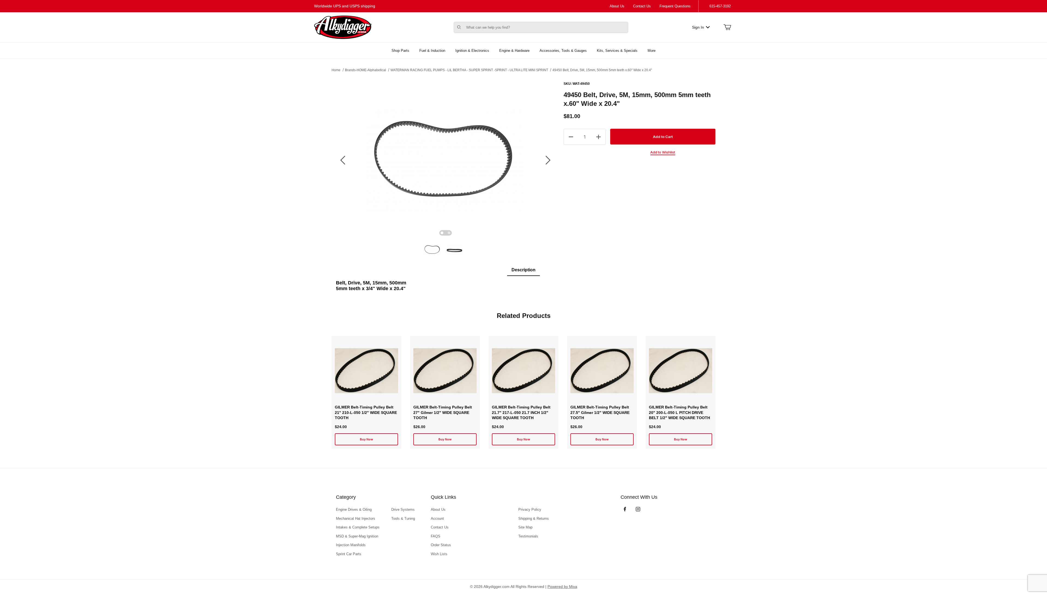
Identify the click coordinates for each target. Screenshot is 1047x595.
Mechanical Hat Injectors (355, 518)
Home (336, 70)
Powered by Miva (562, 586)
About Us (617, 6)
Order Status (441, 545)
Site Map (525, 527)
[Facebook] (625, 509)
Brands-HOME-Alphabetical (365, 70)
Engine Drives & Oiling (354, 509)
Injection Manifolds (351, 545)
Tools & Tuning (403, 518)
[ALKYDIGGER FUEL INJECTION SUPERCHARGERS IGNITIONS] (342, 27)
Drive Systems (403, 509)
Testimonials (528, 536)
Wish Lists (439, 554)
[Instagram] (638, 509)
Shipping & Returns (533, 518)
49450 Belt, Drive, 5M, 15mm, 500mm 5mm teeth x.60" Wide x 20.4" (602, 70)
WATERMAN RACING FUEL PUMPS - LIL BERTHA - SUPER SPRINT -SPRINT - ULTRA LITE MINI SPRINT (469, 70)
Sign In (698, 27)
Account (437, 518)
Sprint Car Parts (348, 554)
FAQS (435, 536)
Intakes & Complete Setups (358, 527)
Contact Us (642, 6)
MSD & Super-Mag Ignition (357, 536)
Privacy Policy (529, 509)
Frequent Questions (675, 6)
